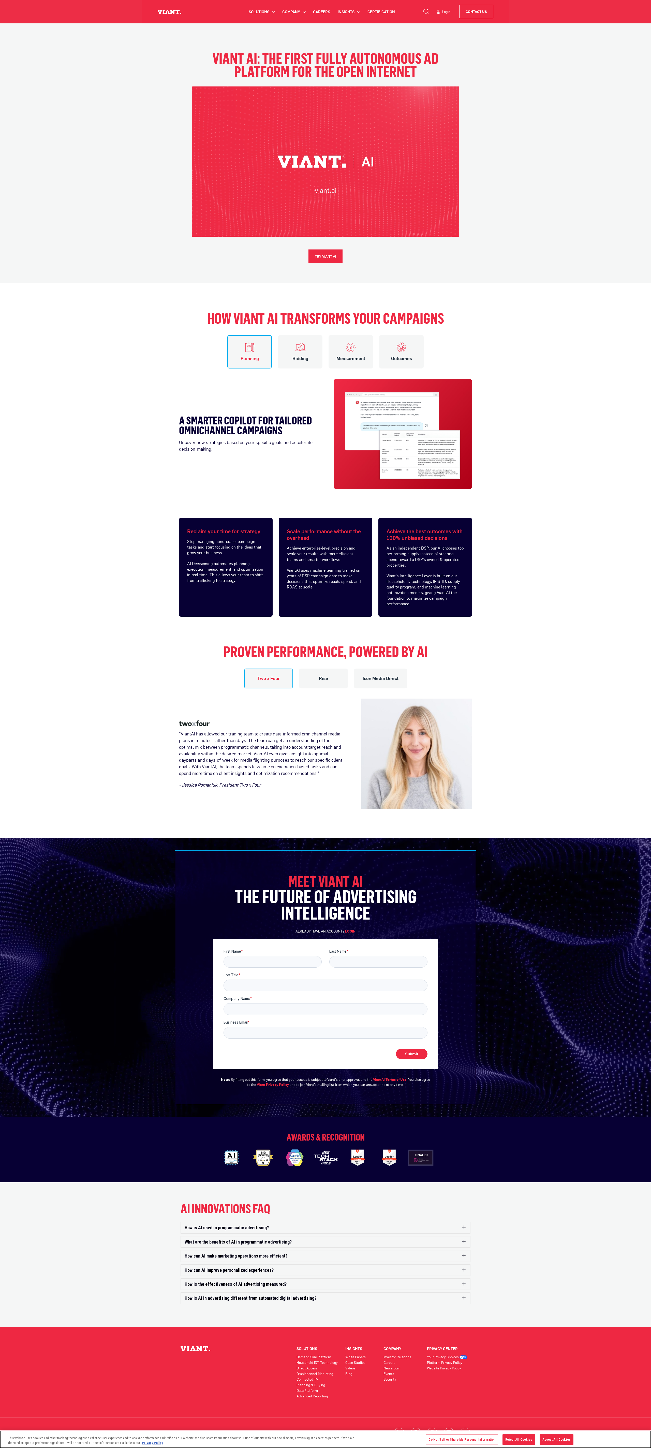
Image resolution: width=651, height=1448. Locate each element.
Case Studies (355, 1362)
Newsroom (391, 1368)
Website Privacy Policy (444, 1368)
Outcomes (401, 358)
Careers (321, 11)
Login (446, 11)
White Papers (355, 1356)
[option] (325, 428)
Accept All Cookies (556, 1439)
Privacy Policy (152, 1443)
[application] (325, 161)
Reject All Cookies (518, 1439)
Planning (250, 358)
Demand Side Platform (314, 1356)
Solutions (262, 11)
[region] (325, 1439)
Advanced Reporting (312, 1396)
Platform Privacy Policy (444, 1362)
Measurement (350, 358)
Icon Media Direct (380, 678)
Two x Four (268, 678)
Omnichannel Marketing (315, 1373)
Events (388, 1373)
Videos (350, 1368)
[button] (325, 1227)
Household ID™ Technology (317, 1362)
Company (293, 11)
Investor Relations (397, 1356)
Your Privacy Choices (443, 1356)
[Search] (426, 10)
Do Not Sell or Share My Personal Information (461, 1439)
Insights (349, 11)
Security (389, 1379)
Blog (348, 1373)
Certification (381, 11)
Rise (323, 678)
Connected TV (307, 1379)
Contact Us (476, 11)
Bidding (300, 358)
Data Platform (307, 1390)
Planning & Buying (311, 1384)
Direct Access (307, 1368)
